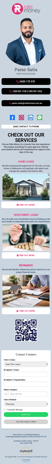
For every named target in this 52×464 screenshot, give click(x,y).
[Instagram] (21, 117)
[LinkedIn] (30, 117)
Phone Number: (11, 390)
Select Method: (10, 400)
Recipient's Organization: (14, 380)
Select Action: (9, 360)
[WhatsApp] (39, 117)
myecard (26, 461)
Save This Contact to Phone (26, 422)
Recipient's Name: (11, 370)
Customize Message (15, 410)
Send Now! (26, 414)
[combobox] (7, 394)
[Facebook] (12, 117)
